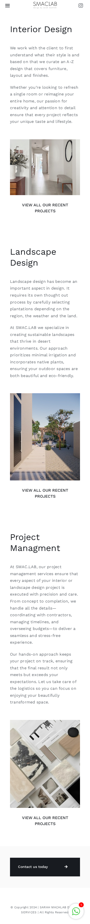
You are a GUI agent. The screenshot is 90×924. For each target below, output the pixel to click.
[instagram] (80, 5)
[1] (45, 3)
